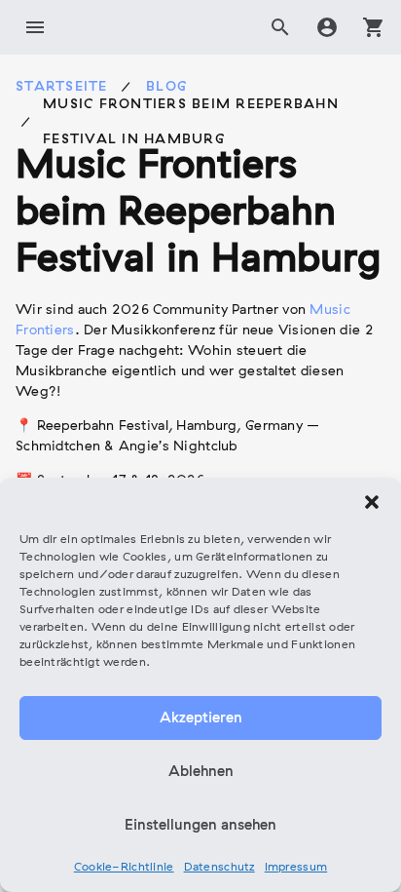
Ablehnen (201, 772)
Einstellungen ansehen (200, 826)
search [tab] (280, 27)
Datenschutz (219, 868)
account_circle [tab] (327, 27)
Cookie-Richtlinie (124, 868)
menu (35, 27)
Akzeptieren (201, 718)
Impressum (296, 868)
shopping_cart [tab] (373, 27)
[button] (372, 502)
